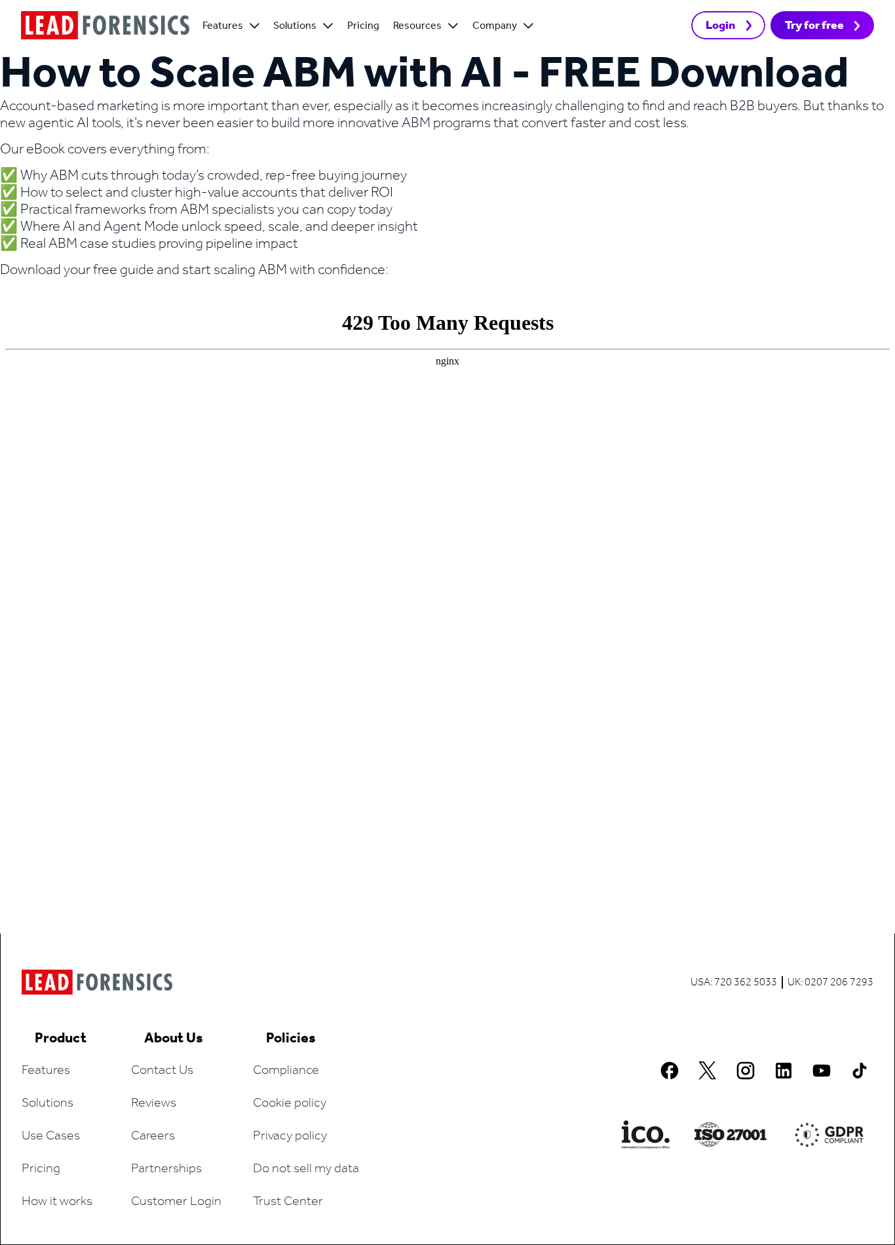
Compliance (286, 1070)
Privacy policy (290, 1136)
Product (60, 1038)
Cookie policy (289, 1103)
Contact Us (162, 1070)
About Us (173, 1038)
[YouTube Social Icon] (821, 1070)
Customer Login (176, 1201)
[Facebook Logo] (669, 1070)
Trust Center (288, 1201)
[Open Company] (528, 26)
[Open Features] (254, 26)
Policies (291, 1038)
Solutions (47, 1103)
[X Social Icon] (707, 1070)
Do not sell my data (306, 1168)
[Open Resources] (453, 26)
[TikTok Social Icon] (859, 1070)
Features (46, 1070)
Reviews (153, 1103)
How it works (57, 1201)
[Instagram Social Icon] (745, 1070)
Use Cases (51, 1136)
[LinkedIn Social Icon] (783, 1070)
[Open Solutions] (328, 26)
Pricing (41, 1168)
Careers (153, 1136)
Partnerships (166, 1168)
